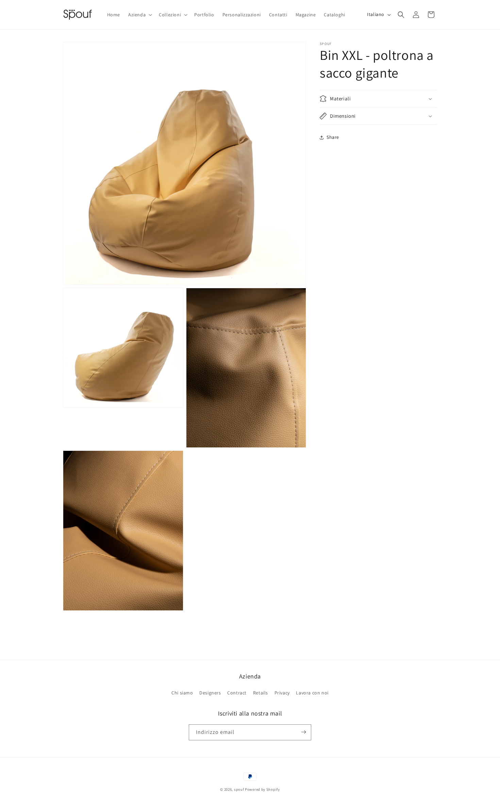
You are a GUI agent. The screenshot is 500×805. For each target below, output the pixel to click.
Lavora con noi (312, 693)
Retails (260, 693)
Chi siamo (182, 693)
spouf (239, 789)
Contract (237, 693)
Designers (210, 693)
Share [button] (333, 137)
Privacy (282, 693)
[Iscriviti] (303, 732)
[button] (139, 14)
